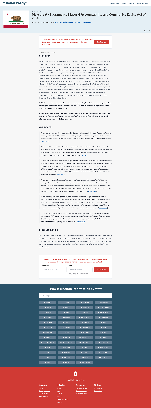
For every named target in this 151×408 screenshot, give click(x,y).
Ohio (84, 347)
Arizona (47, 312)
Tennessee (103, 317)
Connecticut (48, 332)
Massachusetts (66, 342)
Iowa (66, 312)
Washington (103, 342)
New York (85, 332)
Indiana (66, 307)
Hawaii (47, 357)
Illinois (66, 302)
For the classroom (81, 391)
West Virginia (103, 347)
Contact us (80, 380)
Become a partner (81, 393)
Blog (58, 391)
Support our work (142, 3)
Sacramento (87, 22)
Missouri (66, 362)
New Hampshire (84, 317)
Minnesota (66, 352)
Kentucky (66, 322)
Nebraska (85, 307)
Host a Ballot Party (81, 388)
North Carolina (85, 337)
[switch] (147, 31)
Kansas (66, 317)
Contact (131, 3)
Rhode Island (103, 302)
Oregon (85, 357)
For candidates (43, 393)
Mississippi (66, 357)
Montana (85, 302)
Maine (66, 332)
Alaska (47, 307)
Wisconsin (103, 352)
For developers (43, 396)
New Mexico (85, 327)
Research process (62, 399)
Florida (48, 347)
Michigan (66, 347)
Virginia (103, 337)
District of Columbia (48, 342)
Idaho (47, 362)
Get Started (101, 42)
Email (70, 266)
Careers (59, 393)
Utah (103, 327)
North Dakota (84, 342)
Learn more (45, 141)
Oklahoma (84, 352)
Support (59, 402)
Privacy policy (98, 388)
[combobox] (54, 269)
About (124, 3)
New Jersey (85, 322)
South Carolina (103, 307)
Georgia (47, 352)
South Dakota (103, 312)
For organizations (44, 391)
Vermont (103, 332)
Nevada (85, 312)
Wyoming (103, 357)
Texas (103, 322)
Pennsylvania (85, 362)
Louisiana (66, 327)
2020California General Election (67, 22)
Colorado (48, 327)
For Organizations (113, 3)
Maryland (66, 337)
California (48, 322)
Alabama (47, 302)
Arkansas (48, 317)
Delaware (47, 337)
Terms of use (98, 391)
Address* (45, 266)
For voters (42, 388)
